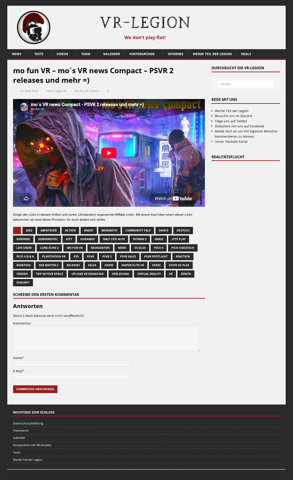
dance (163, 230)
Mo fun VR (81, 91)
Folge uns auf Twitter (231, 121)
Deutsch (183, 230)
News (16, 54)
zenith (186, 274)
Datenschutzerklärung (28, 423)
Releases (73, 265)
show (109, 265)
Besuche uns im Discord (233, 116)
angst (88, 230)
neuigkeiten (100, 248)
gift (69, 239)
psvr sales (128, 256)
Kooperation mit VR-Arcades (32, 445)
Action (70, 230)
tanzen (22, 274)
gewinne (23, 239)
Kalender (111, 54)
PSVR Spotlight (156, 256)
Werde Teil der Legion (212, 54)
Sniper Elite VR (133, 265)
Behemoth (109, 230)
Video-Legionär (56, 91)
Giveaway (87, 239)
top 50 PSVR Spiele (49, 274)
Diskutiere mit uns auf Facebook (239, 126)
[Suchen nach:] (246, 84)
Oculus (140, 248)
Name (17, 358)
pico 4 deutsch (182, 248)
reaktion (23, 265)
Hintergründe (142, 54)
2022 (29, 230)
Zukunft (23, 282)
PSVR (90, 256)
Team (85, 54)
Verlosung (120, 274)
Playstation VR (53, 256)
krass (159, 239)
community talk (138, 230)
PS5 (76, 256)
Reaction (183, 256)
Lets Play (179, 239)
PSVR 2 (107, 256)
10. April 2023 (29, 91)
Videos (62, 54)
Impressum (21, 430)
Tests (38, 54)
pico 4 (158, 248)
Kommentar (22, 323)
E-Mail (18, 371)
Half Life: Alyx (114, 239)
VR (171, 274)
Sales (92, 265)
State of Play (179, 265)
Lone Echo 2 (49, 248)
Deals (246, 54)
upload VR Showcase (87, 274)
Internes (175, 54)
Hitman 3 (139, 239)
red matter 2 (48, 265)
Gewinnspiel (48, 239)
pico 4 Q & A (25, 256)
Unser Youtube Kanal (231, 141)
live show (24, 248)
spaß (156, 265)
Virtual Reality (149, 274)
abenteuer (49, 230)
